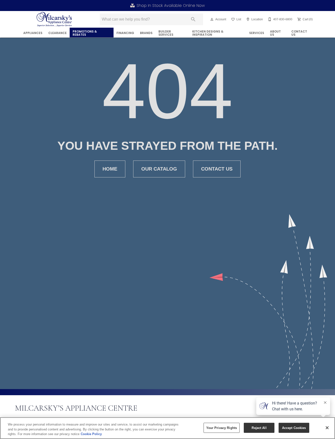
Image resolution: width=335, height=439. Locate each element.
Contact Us (299, 33)
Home (110, 169)
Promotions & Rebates (85, 33)
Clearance (57, 33)
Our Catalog (159, 169)
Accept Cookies (294, 427)
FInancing (125, 33)
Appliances (32, 33)
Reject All (259, 427)
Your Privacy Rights (221, 427)
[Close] (327, 427)
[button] (212, 19)
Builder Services (165, 33)
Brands (146, 33)
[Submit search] (193, 19)
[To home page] (54, 19)
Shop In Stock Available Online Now (171, 5)
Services (256, 33)
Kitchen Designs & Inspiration (207, 33)
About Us (275, 33)
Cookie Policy (91, 434)
